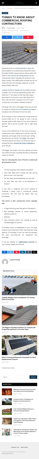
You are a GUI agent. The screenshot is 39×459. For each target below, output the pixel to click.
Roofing (5, 13)
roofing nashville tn (20, 68)
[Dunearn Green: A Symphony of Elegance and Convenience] (7, 401)
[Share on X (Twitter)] (17, 37)
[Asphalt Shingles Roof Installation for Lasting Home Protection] (19, 285)
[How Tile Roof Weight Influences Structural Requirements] (7, 411)
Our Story (24, 447)
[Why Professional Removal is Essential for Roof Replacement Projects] (19, 345)
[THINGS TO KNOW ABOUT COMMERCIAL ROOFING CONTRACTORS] (19, 52)
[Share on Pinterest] (28, 37)
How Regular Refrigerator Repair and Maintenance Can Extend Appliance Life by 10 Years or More (25, 431)
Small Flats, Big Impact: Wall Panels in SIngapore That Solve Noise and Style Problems (25, 420)
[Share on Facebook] (7, 37)
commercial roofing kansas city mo (22, 76)
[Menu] (3, 3)
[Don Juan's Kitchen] (19, 3)
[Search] (36, 3)
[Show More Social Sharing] (35, 37)
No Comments (25, 30)
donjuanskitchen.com (7, 453)
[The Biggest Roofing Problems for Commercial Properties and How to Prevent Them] (19, 315)
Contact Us (15, 447)
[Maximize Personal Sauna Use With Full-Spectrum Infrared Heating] (7, 391)
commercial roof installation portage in (23, 109)
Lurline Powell (11, 28)
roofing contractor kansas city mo (13, 90)
